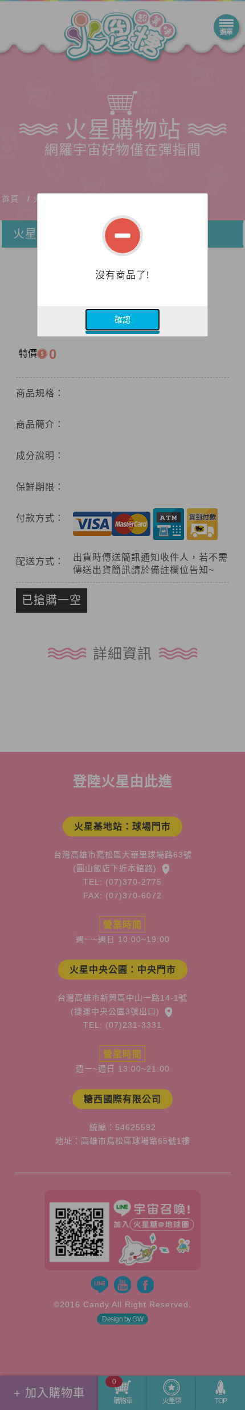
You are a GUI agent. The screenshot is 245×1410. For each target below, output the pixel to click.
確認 (122, 319)
